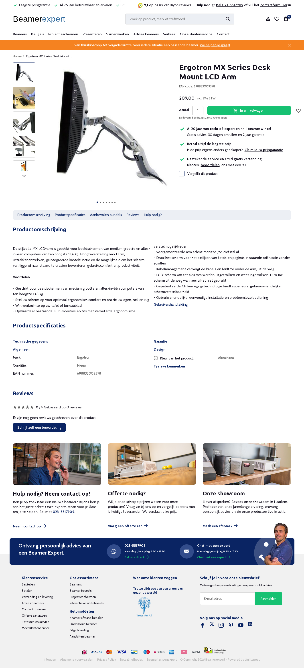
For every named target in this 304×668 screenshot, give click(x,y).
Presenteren (92, 34)
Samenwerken (117, 34)
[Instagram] (221, 625)
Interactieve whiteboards (87, 603)
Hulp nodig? (153, 215)
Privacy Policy (107, 659)
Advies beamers (146, 34)
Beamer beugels (81, 591)
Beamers (20, 34)
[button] (97, 202)
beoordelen (210, 165)
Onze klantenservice (196, 34)
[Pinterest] (231, 625)
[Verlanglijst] (276, 18)
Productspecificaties (70, 215)
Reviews (132, 215)
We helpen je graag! (215, 45)
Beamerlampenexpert (162, 659)
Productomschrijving (33, 215)
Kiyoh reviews (180, 5)
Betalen (27, 591)
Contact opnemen (34, 609)
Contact (223, 34)
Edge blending (79, 630)
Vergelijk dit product (202, 174)
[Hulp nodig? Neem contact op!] (57, 464)
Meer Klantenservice (36, 628)
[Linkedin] (250, 625)
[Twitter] (212, 625)
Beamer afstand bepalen (86, 618)
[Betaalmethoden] (84, 652)
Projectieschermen (63, 34)
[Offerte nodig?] (152, 464)
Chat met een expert (211, 557)
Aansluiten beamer (82, 636)
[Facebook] (202, 625)
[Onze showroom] (247, 464)
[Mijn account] (268, 19)
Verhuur (169, 34)
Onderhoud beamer (83, 624)
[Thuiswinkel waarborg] (215, 651)
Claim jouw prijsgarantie (264, 150)
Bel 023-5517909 (229, 5)
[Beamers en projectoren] (40, 19)
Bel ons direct (134, 557)
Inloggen (50, 659)
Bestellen (28, 584)
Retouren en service (35, 622)
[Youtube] (240, 625)
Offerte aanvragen (34, 616)
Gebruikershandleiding (171, 304)
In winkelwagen (252, 110)
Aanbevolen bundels (106, 215)
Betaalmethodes (132, 659)
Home (17, 56)
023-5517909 (63, 512)
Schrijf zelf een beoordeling (39, 427)
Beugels (37, 34)
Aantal (184, 110)
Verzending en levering (37, 597)
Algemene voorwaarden (77, 659)
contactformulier (273, 5)
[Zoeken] (227, 19)
